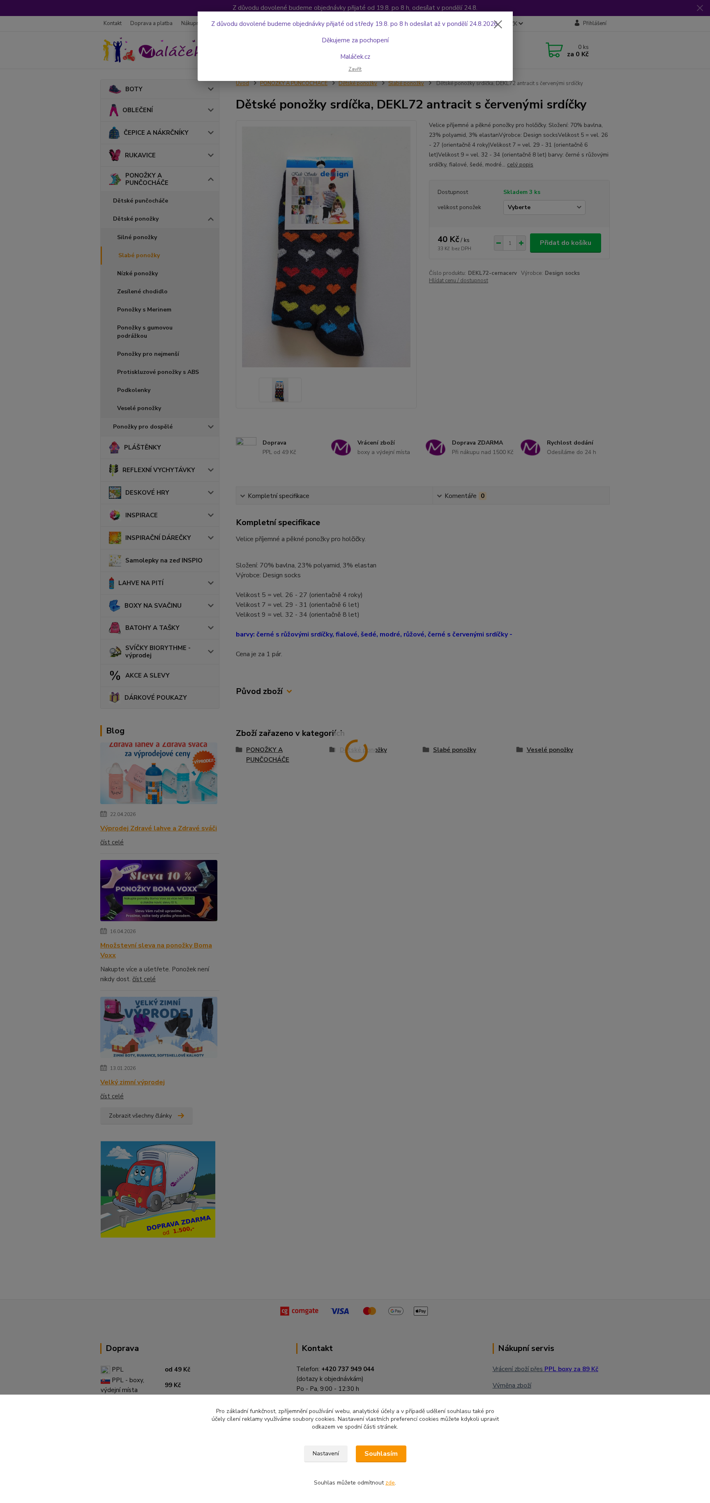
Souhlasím (381, 1453)
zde (390, 1483)
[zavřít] (498, 24)
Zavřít (355, 69)
